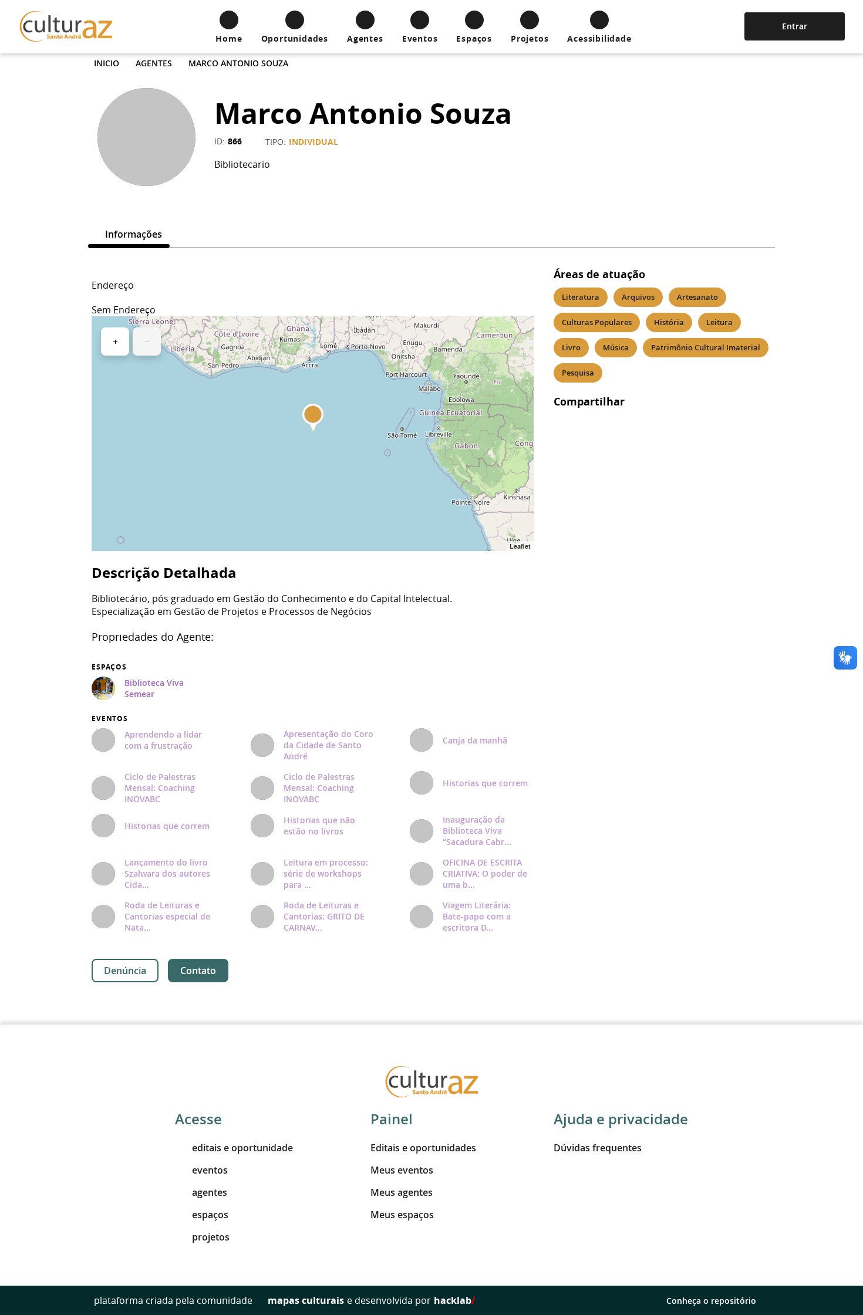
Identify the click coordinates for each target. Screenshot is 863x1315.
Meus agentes (401, 1192)
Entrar (794, 26)
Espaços (109, 667)
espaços (210, 1214)
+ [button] (115, 341)
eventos (210, 1170)
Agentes (154, 63)
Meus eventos (401, 1170)
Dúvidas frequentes (598, 1147)
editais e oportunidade (242, 1147)
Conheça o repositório (711, 1300)
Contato (198, 970)
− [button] (147, 341)
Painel (391, 1119)
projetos (211, 1237)
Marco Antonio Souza (238, 63)
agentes (209, 1192)
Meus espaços (402, 1214)
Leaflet (520, 546)
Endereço (113, 285)
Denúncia (125, 970)
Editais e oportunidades (423, 1147)
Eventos (110, 719)
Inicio (106, 63)
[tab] (129, 234)
